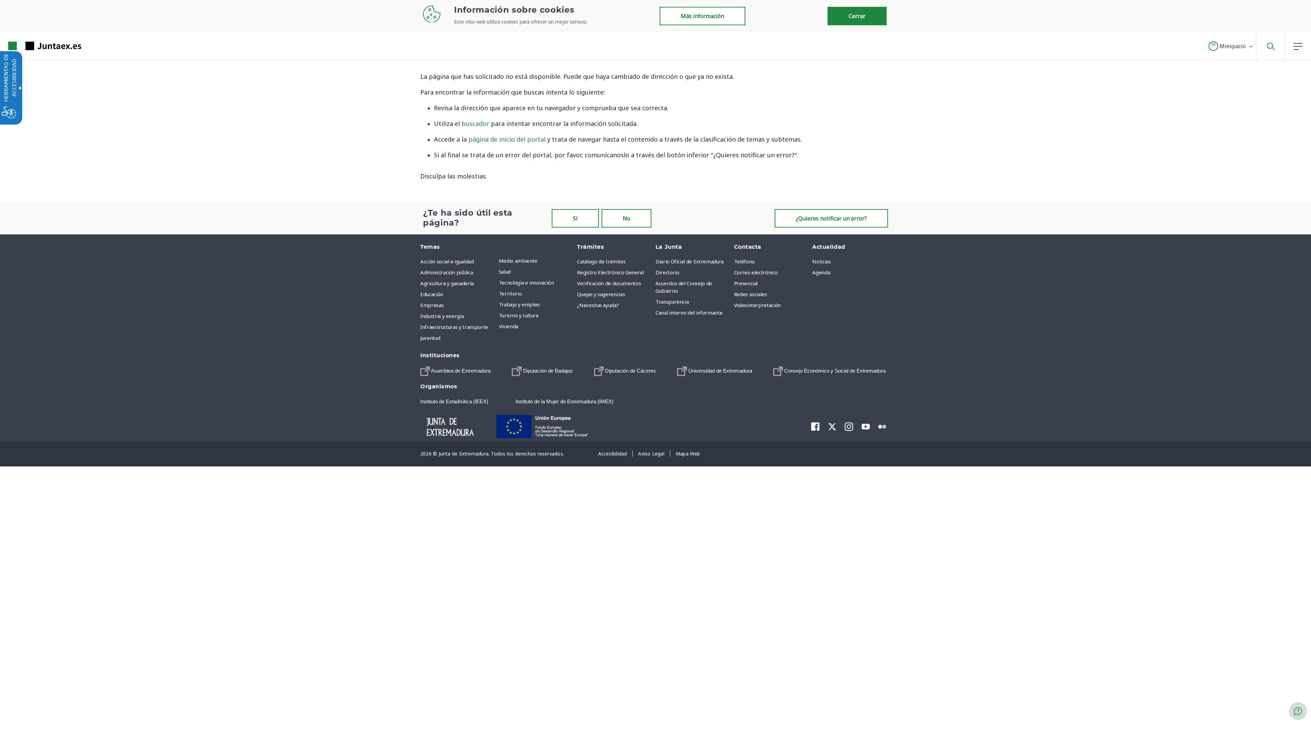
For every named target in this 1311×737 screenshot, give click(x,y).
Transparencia (672, 301)
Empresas (431, 305)
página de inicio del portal (507, 139)
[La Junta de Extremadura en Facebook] (815, 426)
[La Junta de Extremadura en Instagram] (849, 426)
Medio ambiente (518, 260)
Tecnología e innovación (526, 282)
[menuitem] (536, 260)
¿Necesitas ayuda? (598, 305)
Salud (505, 271)
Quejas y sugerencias (601, 294)
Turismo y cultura (518, 315)
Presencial (746, 283)
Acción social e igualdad (447, 261)
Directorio (667, 272)
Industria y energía (442, 316)
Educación (431, 294)
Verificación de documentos (609, 283)
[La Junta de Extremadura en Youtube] (865, 426)
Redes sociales (750, 294)
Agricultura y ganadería (447, 283)
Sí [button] (575, 218)
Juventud (430, 337)
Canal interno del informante (689, 312)
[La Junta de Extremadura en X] (832, 426)
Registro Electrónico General (610, 272)
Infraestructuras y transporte (454, 326)
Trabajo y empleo (519, 304)
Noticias (821, 261)
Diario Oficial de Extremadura (690, 261)
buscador (475, 123)
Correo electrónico (756, 272)
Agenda (821, 272)
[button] (1231, 46)
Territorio (510, 293)
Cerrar (857, 16)
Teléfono (744, 261)
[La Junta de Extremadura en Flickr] (882, 426)
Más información (702, 16)
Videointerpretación (757, 305)
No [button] (626, 218)
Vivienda (508, 326)
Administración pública (446, 272)
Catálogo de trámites (601, 261)
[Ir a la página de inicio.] (32, 46)
